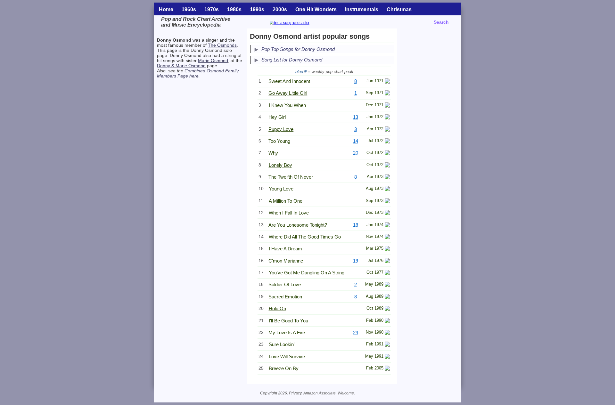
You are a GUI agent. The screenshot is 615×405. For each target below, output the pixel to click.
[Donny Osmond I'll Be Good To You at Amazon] (387, 321)
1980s (234, 9)
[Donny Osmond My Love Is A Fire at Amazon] (387, 333)
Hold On (277, 308)
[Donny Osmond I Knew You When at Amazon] (387, 106)
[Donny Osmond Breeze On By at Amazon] (387, 369)
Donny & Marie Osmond (181, 65)
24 (355, 332)
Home (166, 9)
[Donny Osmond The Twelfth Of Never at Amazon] (387, 177)
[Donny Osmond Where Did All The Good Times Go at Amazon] (387, 237)
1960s (189, 9)
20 (355, 153)
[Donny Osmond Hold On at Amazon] (387, 309)
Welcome (346, 393)
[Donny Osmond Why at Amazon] (387, 153)
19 (355, 260)
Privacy (295, 393)
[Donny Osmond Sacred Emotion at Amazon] (387, 297)
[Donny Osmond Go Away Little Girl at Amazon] (387, 93)
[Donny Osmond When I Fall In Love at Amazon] (387, 213)
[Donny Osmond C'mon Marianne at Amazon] (387, 261)
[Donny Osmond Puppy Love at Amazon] (387, 130)
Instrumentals (361, 9)
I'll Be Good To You (288, 320)
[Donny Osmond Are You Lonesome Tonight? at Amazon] (387, 225)
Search (441, 22)
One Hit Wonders (316, 9)
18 (355, 225)
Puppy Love (280, 129)
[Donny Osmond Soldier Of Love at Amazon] (387, 285)
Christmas (399, 9)
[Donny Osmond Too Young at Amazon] (387, 141)
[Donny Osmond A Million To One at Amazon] (387, 201)
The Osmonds (222, 45)
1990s (257, 9)
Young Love (281, 188)
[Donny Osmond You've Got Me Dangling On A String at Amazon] (387, 273)
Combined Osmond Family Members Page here (198, 73)
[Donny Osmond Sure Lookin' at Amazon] (387, 345)
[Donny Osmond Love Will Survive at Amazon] (387, 357)
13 (355, 117)
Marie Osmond (213, 60)
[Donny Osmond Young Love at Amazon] (387, 189)
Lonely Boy (280, 165)
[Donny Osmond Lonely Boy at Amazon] (387, 165)
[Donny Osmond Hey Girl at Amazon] (387, 117)
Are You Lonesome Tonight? (297, 225)
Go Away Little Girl (287, 93)
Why (273, 153)
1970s (211, 9)
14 (355, 141)
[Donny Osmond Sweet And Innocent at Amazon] (387, 82)
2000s (280, 9)
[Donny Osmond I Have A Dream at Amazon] (387, 249)
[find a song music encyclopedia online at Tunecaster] (297, 23)
